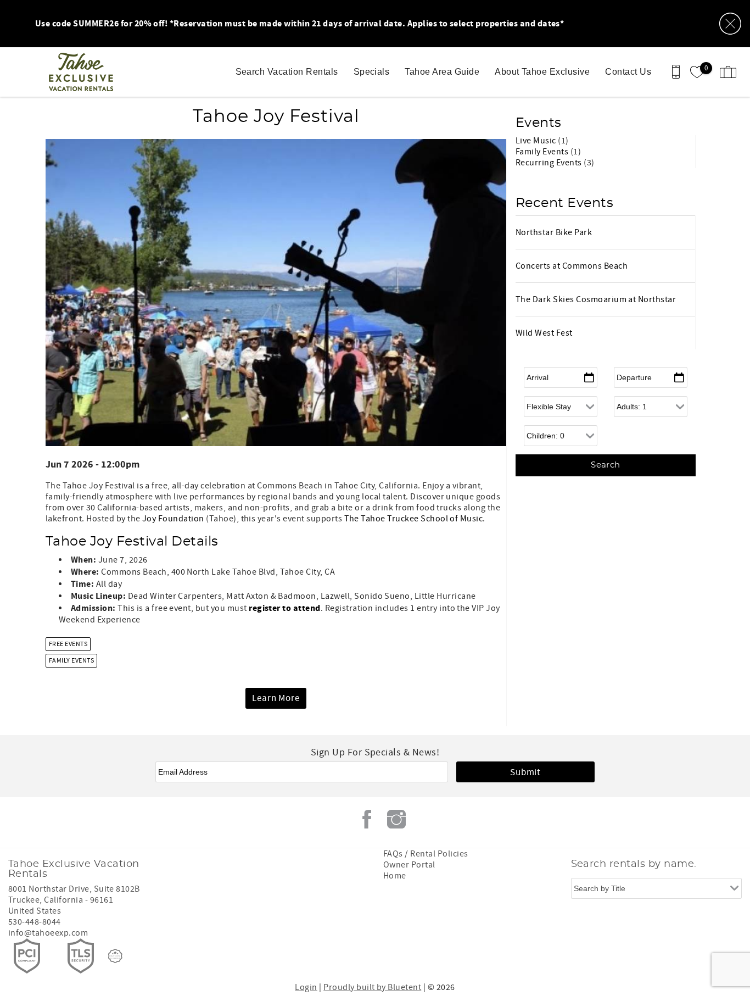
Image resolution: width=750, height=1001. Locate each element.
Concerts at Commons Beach (572, 265)
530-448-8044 (34, 921)
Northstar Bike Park (554, 232)
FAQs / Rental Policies (425, 853)
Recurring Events (550, 162)
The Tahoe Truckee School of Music (413, 518)
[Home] (83, 72)
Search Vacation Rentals (287, 71)
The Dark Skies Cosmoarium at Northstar (596, 299)
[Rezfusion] (115, 956)
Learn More (276, 698)
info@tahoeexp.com (48, 932)
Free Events (68, 644)
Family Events (71, 661)
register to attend (285, 608)
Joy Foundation (173, 518)
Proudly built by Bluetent (372, 987)
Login (306, 987)
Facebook (367, 819)
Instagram (396, 819)
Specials (372, 71)
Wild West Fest (544, 332)
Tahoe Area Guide (442, 71)
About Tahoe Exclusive (542, 71)
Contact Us (628, 71)
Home (394, 875)
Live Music (537, 140)
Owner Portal (409, 864)
